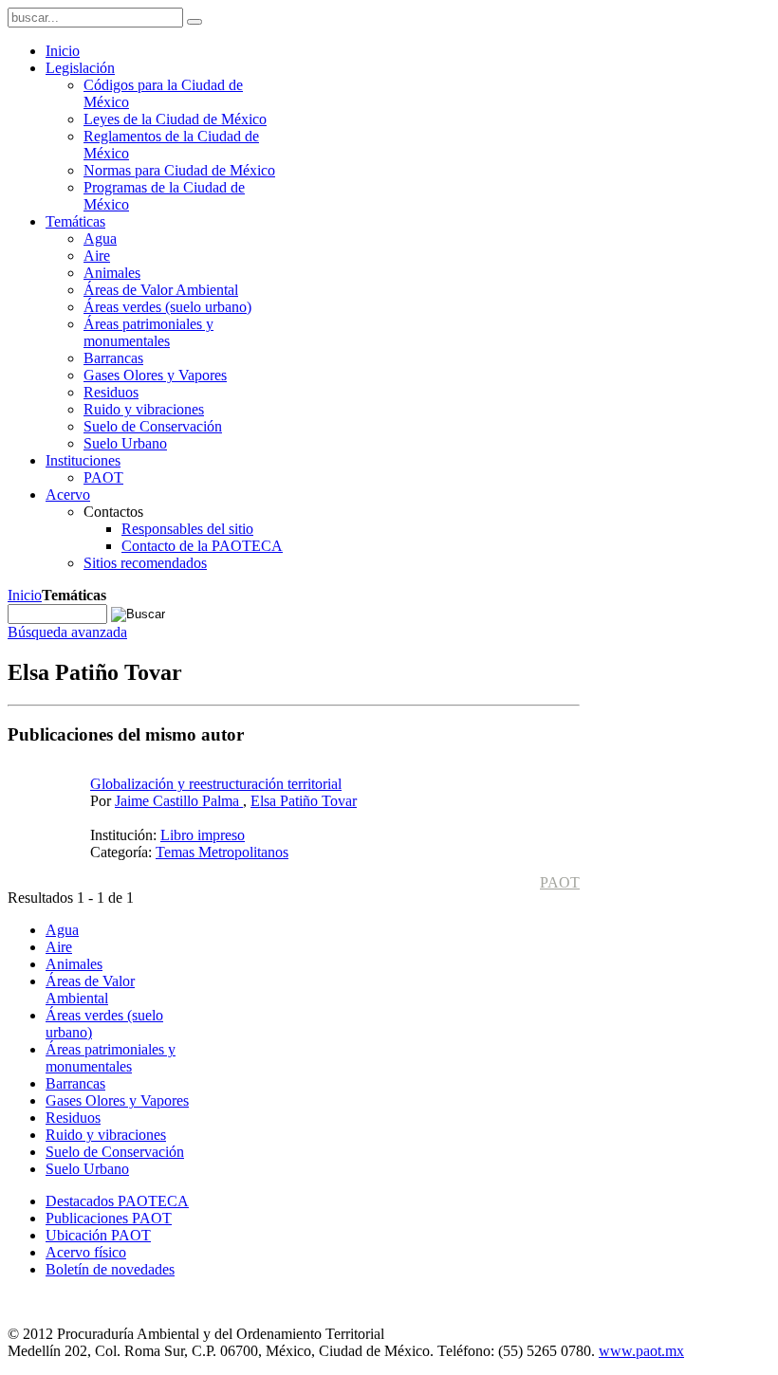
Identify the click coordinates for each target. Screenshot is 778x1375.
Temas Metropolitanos (222, 852)
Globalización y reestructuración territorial (216, 784)
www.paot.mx (641, 1351)
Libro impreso (202, 835)
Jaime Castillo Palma (179, 801)
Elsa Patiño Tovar (303, 801)
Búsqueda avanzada (67, 632)
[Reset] (194, 22)
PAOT (560, 882)
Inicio (25, 595)
